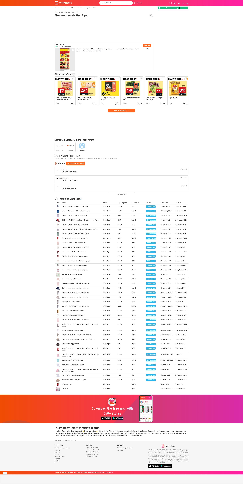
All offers (60, 12)
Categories (87, 8)
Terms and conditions (90, 472)
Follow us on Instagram (92, 452)
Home (57, 8)
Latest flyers (65, 8)
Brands (57, 454)
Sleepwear (67, 12)
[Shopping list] (186, 2)
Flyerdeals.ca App (60, 456)
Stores (80, 8)
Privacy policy (100, 472)
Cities (95, 8)
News (56, 463)
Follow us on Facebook (92, 450)
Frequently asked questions (62, 448)
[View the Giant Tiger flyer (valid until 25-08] (65, 59)
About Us (57, 458)
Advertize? (58, 450)
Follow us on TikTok (91, 456)
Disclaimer (80, 472)
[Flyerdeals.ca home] (63, 2)
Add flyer (57, 461)
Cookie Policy (109, 472)
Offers (73, 8)
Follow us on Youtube (92, 454)
